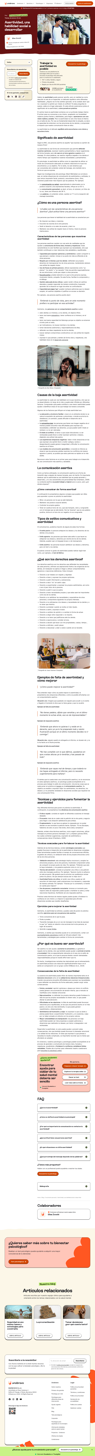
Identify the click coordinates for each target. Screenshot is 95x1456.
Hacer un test (74, 1077)
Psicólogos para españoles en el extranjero (59, 1422)
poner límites (51, 929)
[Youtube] (21, 1399)
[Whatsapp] (19, 96)
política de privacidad (21, 77)
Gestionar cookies (75, 1408)
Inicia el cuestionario (84, 3)
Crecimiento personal (50, 1197)
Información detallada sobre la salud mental (58, 1428)
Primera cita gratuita (57, 1390)
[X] (12, 96)
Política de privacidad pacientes (77, 1388)
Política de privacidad (77, 1396)
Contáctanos (55, 1439)
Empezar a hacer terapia (73, 1066)
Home (39, 1197)
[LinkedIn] (17, 1399)
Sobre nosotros (56, 1387)
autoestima (55, 315)
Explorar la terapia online (73, 1071)
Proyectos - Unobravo (58, 1432)
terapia (58, 786)
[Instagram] (13, 1399)
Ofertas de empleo (57, 1436)
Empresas (49, 3)
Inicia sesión (69, 3)
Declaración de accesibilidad (75, 1400)
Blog (6, 15)
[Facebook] (8, 96)
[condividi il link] (23, 96)
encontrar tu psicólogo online (51, 1051)
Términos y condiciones (77, 1392)
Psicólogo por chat (57, 1394)
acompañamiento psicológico (47, 935)
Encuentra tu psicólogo (69, 1450)
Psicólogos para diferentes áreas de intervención (57, 1399)
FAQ (52, 1408)
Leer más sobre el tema (74, 1083)
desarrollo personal (61, 340)
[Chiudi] (92, 1450)
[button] (21, 3)
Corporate (54, 1418)
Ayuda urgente (55, 1404)
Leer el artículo (15, 1335)
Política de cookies (76, 1404)
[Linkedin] (15, 96)
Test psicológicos (17, 1261)
